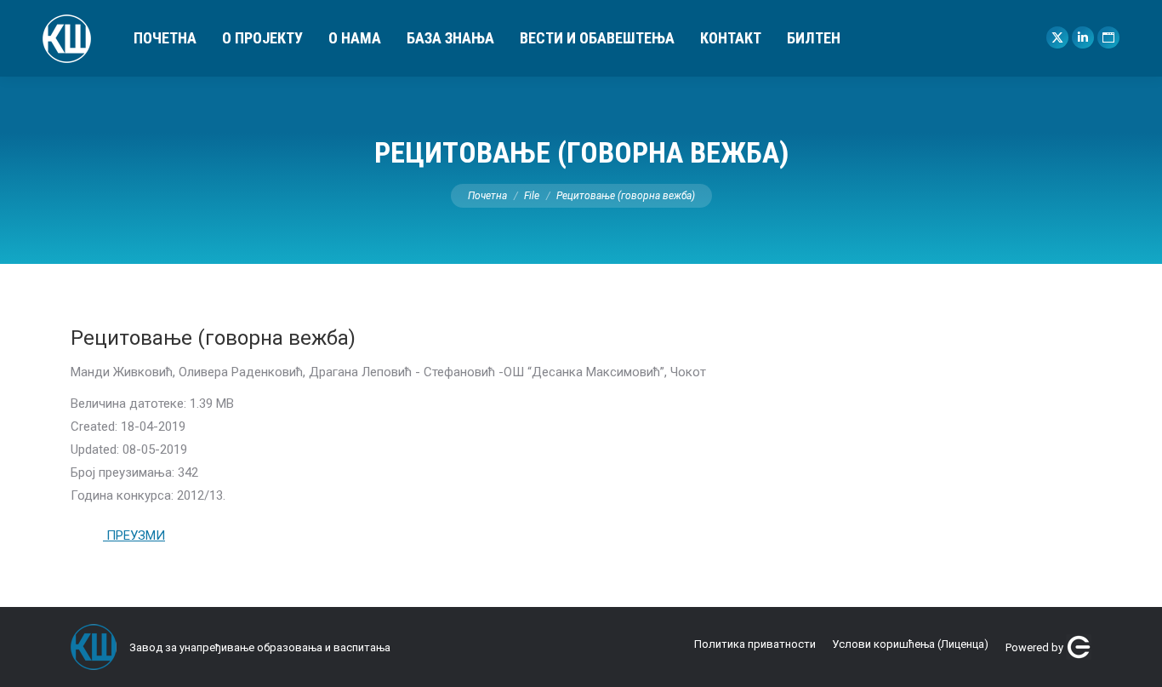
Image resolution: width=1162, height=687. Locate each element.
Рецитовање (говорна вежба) (213, 338)
